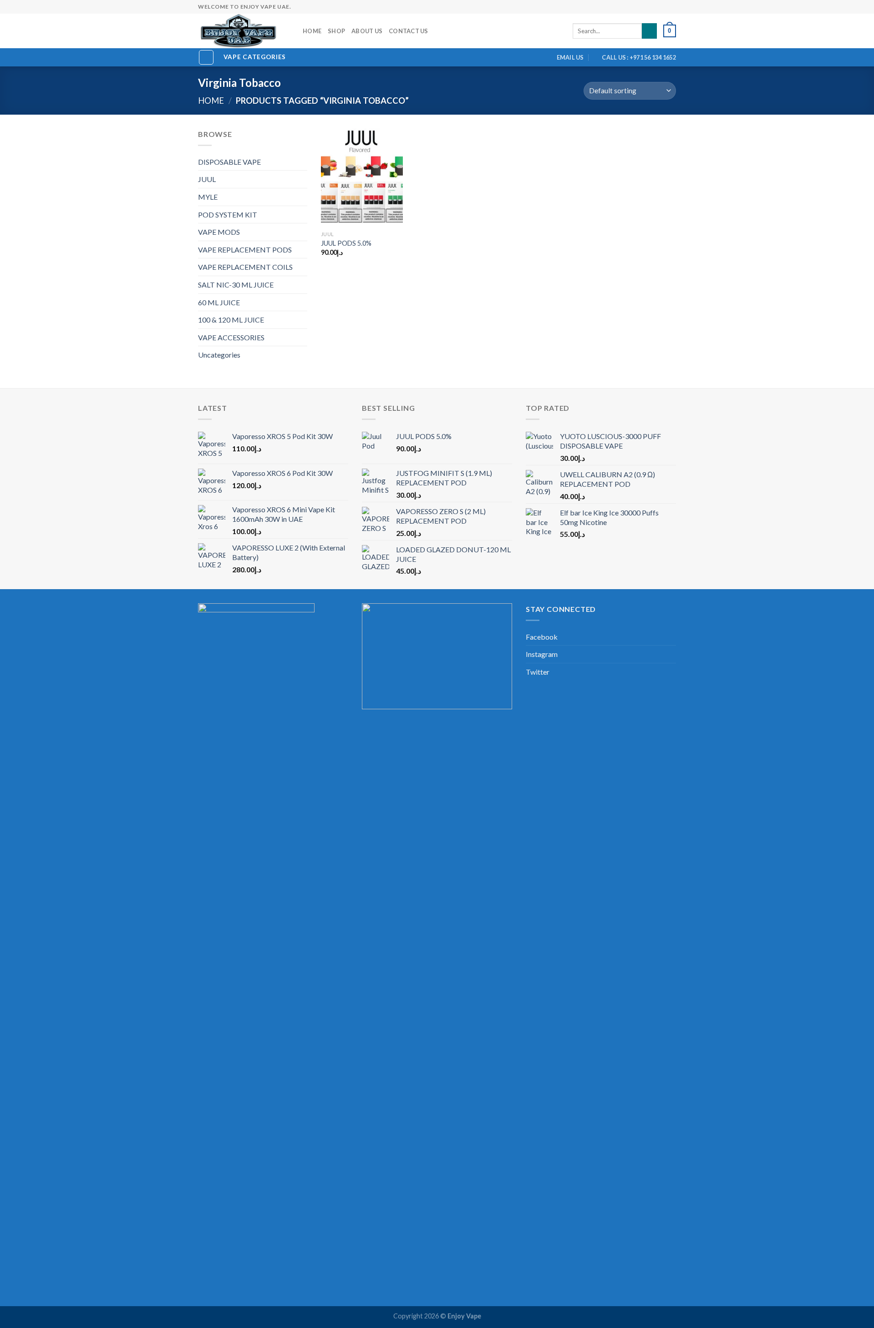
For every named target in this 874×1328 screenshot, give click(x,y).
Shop (336, 31)
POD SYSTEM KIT (227, 214)
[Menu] (206, 57)
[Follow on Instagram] (619, 7)
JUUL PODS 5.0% (346, 243)
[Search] (649, 31)
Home (312, 31)
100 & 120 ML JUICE (231, 319)
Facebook (542, 636)
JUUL (207, 179)
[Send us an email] (637, 7)
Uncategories (219, 354)
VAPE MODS (219, 231)
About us (366, 31)
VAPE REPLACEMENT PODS (245, 249)
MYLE (208, 196)
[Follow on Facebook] (610, 7)
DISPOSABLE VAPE (229, 161)
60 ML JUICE (219, 302)
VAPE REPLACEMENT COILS (245, 267)
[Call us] (645, 7)
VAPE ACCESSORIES (231, 337)
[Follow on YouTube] (671, 7)
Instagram (542, 654)
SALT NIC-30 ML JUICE (236, 284)
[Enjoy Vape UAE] (243, 31)
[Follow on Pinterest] (654, 7)
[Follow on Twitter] (627, 7)
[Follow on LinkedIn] (663, 7)
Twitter (537, 671)
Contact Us (408, 31)
